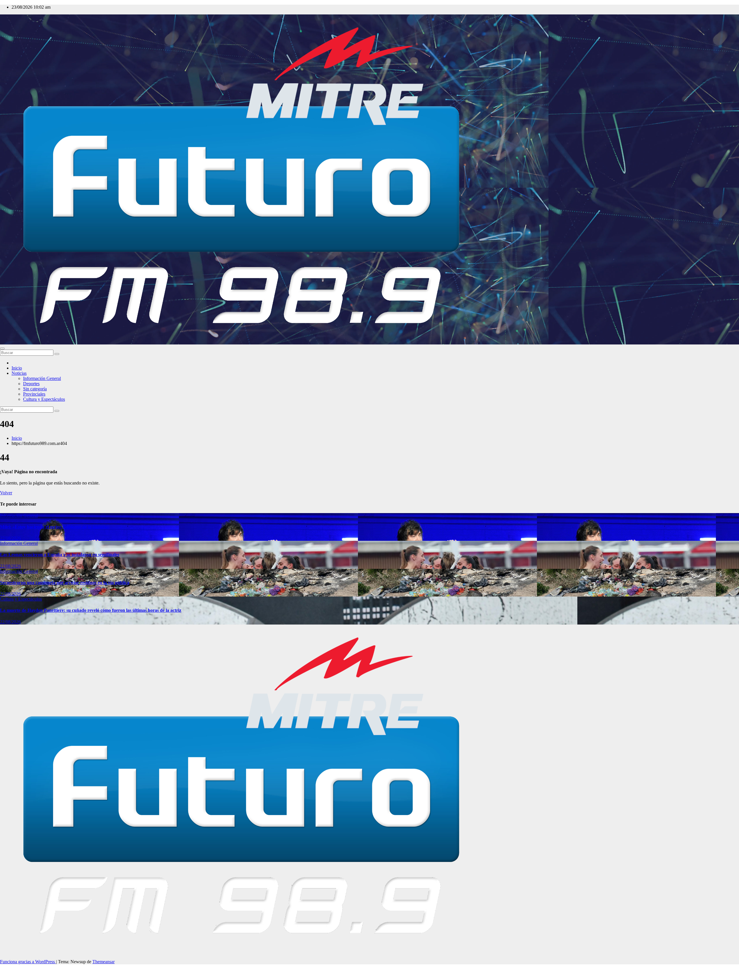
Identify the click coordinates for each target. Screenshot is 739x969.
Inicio (17, 368)
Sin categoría (35, 388)
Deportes (31, 383)
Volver (6, 492)
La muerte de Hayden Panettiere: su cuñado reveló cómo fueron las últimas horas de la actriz (90, 610)
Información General (42, 378)
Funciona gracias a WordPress (28, 961)
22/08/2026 (10, 538)
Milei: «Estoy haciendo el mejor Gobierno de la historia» (55, 526)
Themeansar (103, 961)
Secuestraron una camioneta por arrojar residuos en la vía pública (64, 582)
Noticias (19, 373)
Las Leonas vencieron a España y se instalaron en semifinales (59, 554)
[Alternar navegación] (2, 348)
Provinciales (34, 394)
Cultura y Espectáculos (44, 399)
